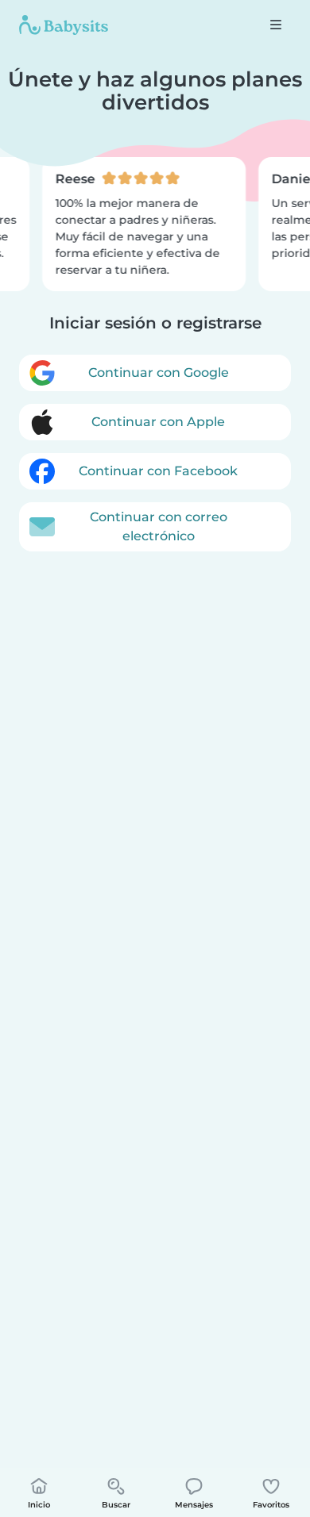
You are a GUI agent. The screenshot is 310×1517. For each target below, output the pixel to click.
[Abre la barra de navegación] (276, 25)
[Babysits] (63, 24)
